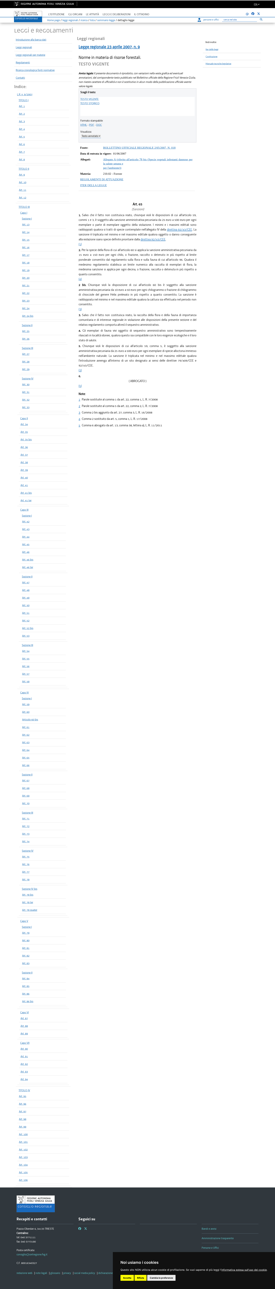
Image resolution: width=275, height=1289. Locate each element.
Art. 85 (25, 986)
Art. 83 (25, 963)
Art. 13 (25, 224)
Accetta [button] (127, 1277)
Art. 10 (22, 182)
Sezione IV (27, 378)
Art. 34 (24, 424)
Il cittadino (141, 14)
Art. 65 (25, 757)
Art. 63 (25, 742)
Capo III (24, 510)
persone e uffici (211, 19)
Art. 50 (25, 605)
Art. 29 (25, 369)
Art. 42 (25, 521)
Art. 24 (25, 308)
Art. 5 (22, 136)
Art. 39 (24, 470)
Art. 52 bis (27, 628)
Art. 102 (23, 1149)
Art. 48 (25, 590)
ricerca (84, 20)
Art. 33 (25, 407)
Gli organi (75, 14)
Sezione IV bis (29, 889)
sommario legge (106, 20)
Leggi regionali (24, 47)
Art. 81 (25, 948)
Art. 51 (25, 613)
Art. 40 (24, 477)
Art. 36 (24, 447)
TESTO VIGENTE (89, 99)
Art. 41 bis (26, 493)
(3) (80, 309)
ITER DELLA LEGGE (93, 185)
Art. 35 (24, 432)
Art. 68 (25, 788)
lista (92, 20)
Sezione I (27, 218)
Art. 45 (25, 544)
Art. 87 (24, 1018)
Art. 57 (25, 674)
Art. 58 (25, 681)
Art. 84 (25, 978)
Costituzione (211, 56)
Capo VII (24, 1043)
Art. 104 (23, 1165)
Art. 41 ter (26, 500)
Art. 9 (22, 174)
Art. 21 (25, 285)
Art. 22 (25, 293)
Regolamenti (23, 62)
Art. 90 (24, 1049)
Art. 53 (25, 636)
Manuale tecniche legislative (218, 63)
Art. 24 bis (27, 316)
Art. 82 (25, 955)
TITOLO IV (24, 1090)
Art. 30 (25, 384)
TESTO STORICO (89, 103)
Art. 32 (25, 399)
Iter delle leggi (212, 49)
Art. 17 (25, 255)
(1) (80, 244)
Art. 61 (25, 727)
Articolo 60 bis (30, 719)
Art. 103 (23, 1157)
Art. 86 (25, 993)
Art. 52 (25, 620)
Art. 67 (25, 780)
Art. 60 (25, 712)
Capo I (23, 213)
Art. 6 (22, 144)
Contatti (20, 77)
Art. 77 (25, 872)
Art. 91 (24, 1056)
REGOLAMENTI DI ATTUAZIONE (101, 179)
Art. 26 (25, 338)
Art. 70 (25, 803)
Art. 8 (22, 159)
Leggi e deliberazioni (116, 14)
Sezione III (27, 348)
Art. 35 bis (26, 439)
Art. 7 (22, 152)
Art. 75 (25, 856)
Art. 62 (25, 735)
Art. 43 (25, 529)
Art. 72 (25, 826)
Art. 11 (22, 190)
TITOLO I (23, 100)
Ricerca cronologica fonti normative (35, 70)
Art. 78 (25, 879)
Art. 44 (25, 537)
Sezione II (27, 325)
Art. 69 (25, 795)
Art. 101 (23, 1142)
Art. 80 (25, 940)
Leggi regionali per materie (30, 55)
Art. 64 (25, 750)
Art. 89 (24, 1033)
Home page (53, 20)
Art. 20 (25, 278)
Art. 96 (22, 1104)
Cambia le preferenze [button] (161, 1277)
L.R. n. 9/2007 (24, 94)
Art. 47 (25, 582)
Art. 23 (25, 300)
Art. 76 (25, 864)
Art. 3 (22, 121)
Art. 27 (25, 354)
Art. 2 (22, 114)
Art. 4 (22, 129)
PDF (91, 125)
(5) (80, 386)
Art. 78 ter (27, 902)
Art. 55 (25, 658)
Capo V (24, 921)
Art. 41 (24, 485)
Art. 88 (24, 1026)
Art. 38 (24, 462)
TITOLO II (24, 169)
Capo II (24, 418)
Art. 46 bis (27, 559)
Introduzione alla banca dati (31, 39)
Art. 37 (24, 454)
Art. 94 (24, 1079)
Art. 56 (25, 666)
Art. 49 (25, 597)
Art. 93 (24, 1071)
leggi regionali (70, 20)
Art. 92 (24, 1064)
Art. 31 (25, 392)
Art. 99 (22, 1126)
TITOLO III (24, 207)
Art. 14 (25, 232)
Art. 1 (22, 106)
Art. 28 (25, 361)
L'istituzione (56, 14)
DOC (99, 125)
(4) (80, 279)
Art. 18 (25, 262)
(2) (80, 370)
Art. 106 (23, 1180)
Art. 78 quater (29, 910)
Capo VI (24, 1012)
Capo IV (24, 692)
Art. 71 (25, 818)
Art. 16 (25, 247)
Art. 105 (23, 1172)
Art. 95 (22, 1096)
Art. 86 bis (27, 1001)
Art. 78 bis (27, 894)
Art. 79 (25, 933)
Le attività (92, 14)
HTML (83, 125)
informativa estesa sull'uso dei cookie (244, 1269)
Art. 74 (25, 841)
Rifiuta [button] (140, 1277)
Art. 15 (25, 239)
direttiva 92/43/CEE (179, 229)
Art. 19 (25, 270)
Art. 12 (22, 197)
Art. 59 (25, 704)
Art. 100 (23, 1134)
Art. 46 (25, 552)
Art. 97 (22, 1111)
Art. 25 (25, 331)
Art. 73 (25, 834)
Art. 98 (22, 1119)
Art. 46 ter (27, 567)
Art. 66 (25, 765)
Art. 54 (25, 651)
